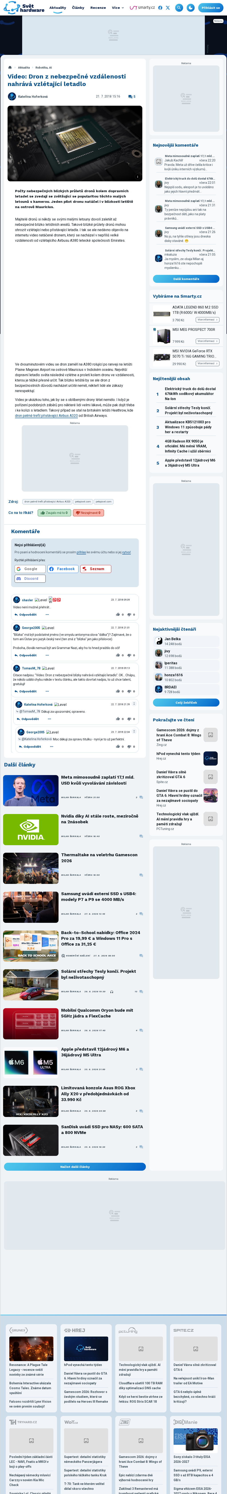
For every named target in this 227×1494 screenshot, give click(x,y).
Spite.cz (162, 782)
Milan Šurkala (71, 797)
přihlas (81, 552)
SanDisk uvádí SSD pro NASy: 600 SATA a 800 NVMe (102, 1129)
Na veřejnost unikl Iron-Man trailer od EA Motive (194, 1381)
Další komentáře (186, 279)
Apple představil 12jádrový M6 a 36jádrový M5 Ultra (95, 1052)
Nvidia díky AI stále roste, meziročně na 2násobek (99, 819)
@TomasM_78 (30, 711)
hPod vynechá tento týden (178, 754)
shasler (27, 600)
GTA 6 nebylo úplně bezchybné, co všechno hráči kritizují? (194, 1396)
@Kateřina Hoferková (37, 739)
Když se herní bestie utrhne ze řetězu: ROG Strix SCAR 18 (140, 1399)
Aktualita (24, 67)
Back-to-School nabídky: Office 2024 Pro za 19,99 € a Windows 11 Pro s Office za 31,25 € (100, 938)
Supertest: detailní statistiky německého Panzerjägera (85, 1459)
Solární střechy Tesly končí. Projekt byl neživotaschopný (98, 974)
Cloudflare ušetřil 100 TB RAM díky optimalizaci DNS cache (140, 1385)
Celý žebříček (186, 702)
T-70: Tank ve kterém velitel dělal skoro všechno (84, 1486)
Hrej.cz (161, 758)
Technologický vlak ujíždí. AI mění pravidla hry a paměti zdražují (178, 819)
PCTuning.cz (165, 829)
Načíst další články (75, 1166)
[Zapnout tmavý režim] (191, 8)
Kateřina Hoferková (33, 97)
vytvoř (126, 552)
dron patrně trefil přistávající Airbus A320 (46, 416)
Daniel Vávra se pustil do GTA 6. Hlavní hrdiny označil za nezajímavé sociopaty (179, 796)
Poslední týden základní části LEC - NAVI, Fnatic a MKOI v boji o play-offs (31, 1461)
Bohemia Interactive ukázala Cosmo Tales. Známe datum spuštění (30, 1388)
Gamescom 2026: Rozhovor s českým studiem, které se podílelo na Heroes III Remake (86, 1396)
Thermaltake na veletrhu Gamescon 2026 (99, 857)
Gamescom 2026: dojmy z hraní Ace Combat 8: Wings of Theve (179, 735)
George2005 (31, 628)
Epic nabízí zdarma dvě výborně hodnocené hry (136, 1477)
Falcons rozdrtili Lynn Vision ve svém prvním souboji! (30, 1404)
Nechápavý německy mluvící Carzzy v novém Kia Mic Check (30, 1480)
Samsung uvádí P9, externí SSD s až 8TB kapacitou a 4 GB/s (193, 1475)
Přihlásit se (211, 8)
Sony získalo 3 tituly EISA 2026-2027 (192, 1459)
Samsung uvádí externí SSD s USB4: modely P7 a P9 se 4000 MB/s (98, 896)
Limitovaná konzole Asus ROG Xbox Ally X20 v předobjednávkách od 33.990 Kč (98, 1093)
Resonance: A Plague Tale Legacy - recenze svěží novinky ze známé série (28, 1369)
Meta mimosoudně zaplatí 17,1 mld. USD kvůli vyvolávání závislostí (97, 780)
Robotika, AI (43, 67)
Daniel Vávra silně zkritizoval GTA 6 (171, 774)
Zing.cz (162, 745)
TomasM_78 (31, 668)
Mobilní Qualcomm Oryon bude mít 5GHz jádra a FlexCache (97, 1013)
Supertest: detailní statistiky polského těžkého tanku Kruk (85, 1473)
